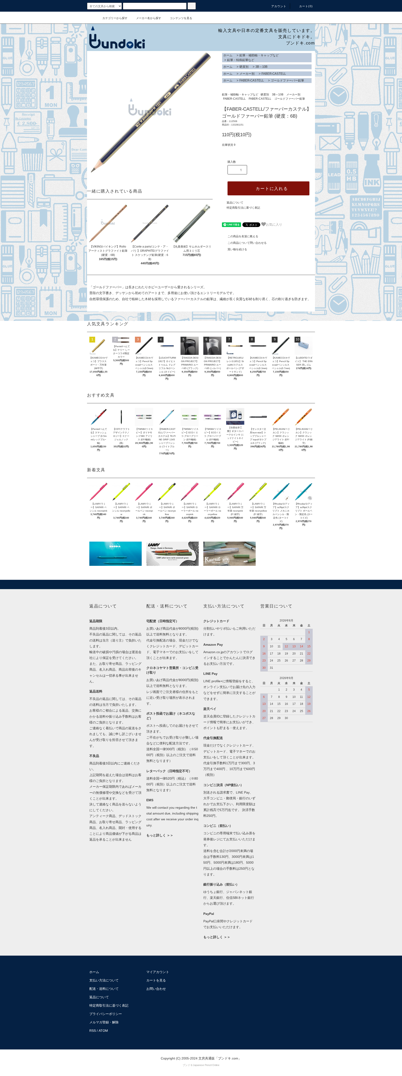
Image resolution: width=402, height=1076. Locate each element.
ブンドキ (188, 1065)
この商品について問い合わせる (247, 242)
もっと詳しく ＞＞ (159, 835)
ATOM (103, 1030)
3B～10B (261, 66)
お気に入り (274, 224)
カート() (306, 6)
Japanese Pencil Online (206, 1065)
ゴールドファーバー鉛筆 (287, 80)
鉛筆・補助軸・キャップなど (259, 55)
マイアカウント (157, 972)
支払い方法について (104, 980)
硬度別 (243, 66)
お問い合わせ (156, 989)
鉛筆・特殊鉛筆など (240, 60)
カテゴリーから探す (114, 18)
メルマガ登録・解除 (104, 1022)
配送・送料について (104, 989)
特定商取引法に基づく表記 (243, 207)
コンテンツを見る (181, 18)
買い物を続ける (237, 249)
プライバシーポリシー (105, 1014)
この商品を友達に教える (243, 236)
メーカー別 (247, 73)
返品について (235, 202)
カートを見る (156, 980)
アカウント (279, 6)
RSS (92, 1030)
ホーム (227, 55)
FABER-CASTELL (273, 73)
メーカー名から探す (148, 18)
